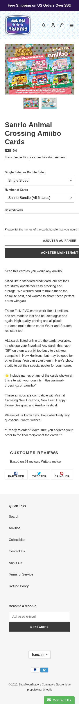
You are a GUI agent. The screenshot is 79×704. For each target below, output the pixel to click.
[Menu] (71, 25)
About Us (15, 563)
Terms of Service (21, 574)
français (38, 655)
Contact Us (17, 551)
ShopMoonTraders (30, 684)
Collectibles (17, 540)
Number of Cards (16, 189)
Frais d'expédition (17, 157)
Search (14, 516)
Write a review (51, 461)
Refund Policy (19, 586)
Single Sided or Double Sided (25, 172)
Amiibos (14, 528)
